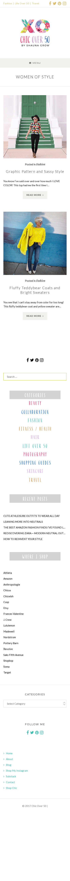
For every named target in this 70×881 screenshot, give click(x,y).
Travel (35, 3)
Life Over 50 (22, 3)
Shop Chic (11, 787)
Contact (10, 782)
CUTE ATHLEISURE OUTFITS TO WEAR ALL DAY (31, 515)
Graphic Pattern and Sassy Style (35, 171)
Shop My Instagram (17, 770)
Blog (8, 764)
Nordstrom (9, 637)
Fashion (7, 3)
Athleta (7, 572)
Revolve (8, 648)
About (9, 759)
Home (9, 753)
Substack (11, 776)
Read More (34, 195)
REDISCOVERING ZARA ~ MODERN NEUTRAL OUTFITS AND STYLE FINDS (35, 533)
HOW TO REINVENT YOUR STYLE (22, 538)
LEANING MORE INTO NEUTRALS (23, 521)
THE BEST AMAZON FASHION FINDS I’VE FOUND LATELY (35, 527)
